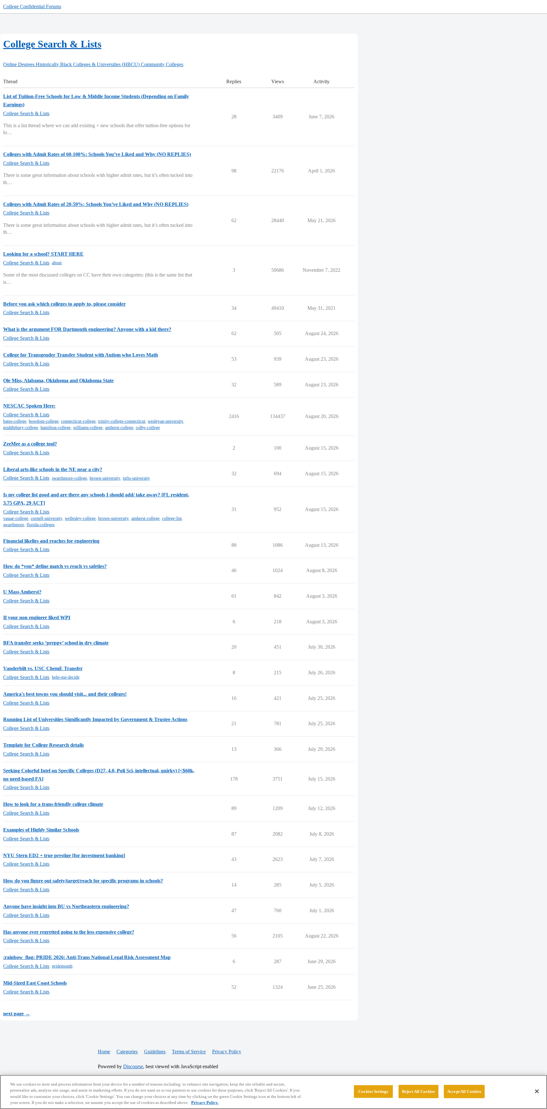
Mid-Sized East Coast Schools (35, 983)
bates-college (14, 421)
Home (104, 1051)
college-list (172, 518)
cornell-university (46, 518)
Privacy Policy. (204, 1102)
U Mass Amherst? (22, 592)
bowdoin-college (44, 421)
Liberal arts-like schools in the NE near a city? (52, 469)
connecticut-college (78, 421)
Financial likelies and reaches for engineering (51, 541)
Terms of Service (189, 1051)
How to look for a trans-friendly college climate (53, 804)
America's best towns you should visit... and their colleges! (65, 694)
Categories (127, 1051)
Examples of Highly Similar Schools (41, 829)
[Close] (537, 1091)
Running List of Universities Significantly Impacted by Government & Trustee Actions (95, 719)
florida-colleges (40, 524)
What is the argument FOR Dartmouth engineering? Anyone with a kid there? (87, 329)
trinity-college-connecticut (121, 421)
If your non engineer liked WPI (36, 617)
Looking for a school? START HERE (43, 254)
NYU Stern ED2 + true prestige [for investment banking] (64, 855)
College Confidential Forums (32, 6)
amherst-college (119, 427)
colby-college (148, 427)
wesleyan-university (165, 421)
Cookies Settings (373, 1091)
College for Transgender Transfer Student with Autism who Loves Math (80, 355)
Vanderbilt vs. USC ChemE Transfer (43, 668)
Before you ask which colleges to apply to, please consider (64, 304)
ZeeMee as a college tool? (30, 443)
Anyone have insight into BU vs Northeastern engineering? (66, 906)
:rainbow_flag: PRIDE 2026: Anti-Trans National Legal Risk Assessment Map (87, 957)
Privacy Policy (226, 1051)
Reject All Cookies (418, 1091)
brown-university (105, 478)
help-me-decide (65, 677)
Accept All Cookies (464, 1091)
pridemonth (62, 966)
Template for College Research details (43, 745)
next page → (16, 1013)
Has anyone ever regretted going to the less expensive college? (68, 932)
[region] (273, 1092)
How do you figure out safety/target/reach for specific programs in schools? (83, 880)
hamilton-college (56, 427)
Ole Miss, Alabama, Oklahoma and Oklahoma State (58, 380)
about (57, 262)
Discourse (133, 1066)
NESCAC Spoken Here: (29, 405)
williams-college (88, 427)
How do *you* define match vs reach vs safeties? (55, 566)
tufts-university (136, 478)
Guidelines (155, 1051)
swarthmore (13, 524)
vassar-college (15, 518)
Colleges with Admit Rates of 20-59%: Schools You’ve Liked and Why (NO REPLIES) (95, 204)
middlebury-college (20, 427)
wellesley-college (80, 518)
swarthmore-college (69, 478)
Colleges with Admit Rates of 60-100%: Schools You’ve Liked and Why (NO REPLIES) (97, 154)
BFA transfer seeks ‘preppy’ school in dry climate (56, 642)
